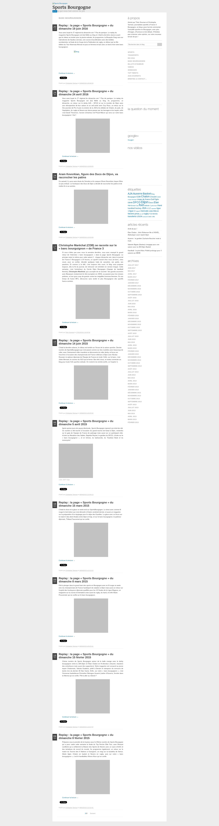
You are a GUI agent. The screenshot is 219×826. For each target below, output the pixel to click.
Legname (153, 208)
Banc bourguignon (136, 61)
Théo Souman (69, 332)
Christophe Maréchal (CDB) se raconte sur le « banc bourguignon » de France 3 (88, 247)
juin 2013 (132, 410)
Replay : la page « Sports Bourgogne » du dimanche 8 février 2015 (86, 736)
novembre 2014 (134, 360)
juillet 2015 (133, 336)
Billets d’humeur (135, 64)
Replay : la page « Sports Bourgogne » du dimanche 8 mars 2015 (86, 580)
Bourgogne (132, 197)
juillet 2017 (133, 265)
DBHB (130, 203)
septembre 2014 (135, 366)
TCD (150, 214)
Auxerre (137, 193)
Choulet (153, 197)
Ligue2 (138, 211)
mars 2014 (132, 384)
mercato (145, 211)
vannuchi (145, 216)
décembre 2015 (134, 321)
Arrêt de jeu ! (132, 229)
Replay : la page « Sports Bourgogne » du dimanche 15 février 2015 (86, 656)
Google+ (131, 140)
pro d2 (141, 214)
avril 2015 (132, 345)
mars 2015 (132, 348)
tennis (155, 214)
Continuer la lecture (67, 73)
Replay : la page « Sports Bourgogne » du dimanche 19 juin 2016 (86, 27)
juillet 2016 (133, 301)
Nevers (131, 214)
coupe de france (143, 199)
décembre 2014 (134, 357)
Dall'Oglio (155, 199)
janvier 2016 (133, 318)
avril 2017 (132, 274)
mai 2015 (131, 342)
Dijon (144, 202)
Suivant (92, 813)
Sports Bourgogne (71, 7)
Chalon (145, 196)
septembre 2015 (135, 330)
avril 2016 (132, 309)
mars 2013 (132, 419)
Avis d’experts (134, 76)
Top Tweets (133, 73)
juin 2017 (132, 268)
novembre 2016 (134, 289)
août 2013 (132, 404)
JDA (144, 208)
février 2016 (133, 315)
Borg (152, 194)
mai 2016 (131, 307)
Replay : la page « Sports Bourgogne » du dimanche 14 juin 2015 (86, 342)
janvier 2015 (133, 354)
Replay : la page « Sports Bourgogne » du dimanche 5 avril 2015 (86, 423)
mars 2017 (132, 277)
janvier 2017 (133, 283)
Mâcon (156, 211)
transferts (132, 216)
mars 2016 (132, 312)
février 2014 (133, 387)
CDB (138, 197)
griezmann (154, 205)
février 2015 (133, 351)
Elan (156, 202)
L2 (150, 208)
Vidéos (131, 67)
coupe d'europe (132, 199)
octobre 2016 (134, 292)
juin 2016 (132, 304)
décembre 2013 (134, 393)
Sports (131, 52)
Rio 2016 (131, 58)
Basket (147, 193)
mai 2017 (131, 271)
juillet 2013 (133, 407)
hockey (138, 208)
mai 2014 (131, 378)
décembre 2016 (134, 286)
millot (151, 211)
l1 (147, 208)
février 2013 (133, 422)
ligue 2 (132, 211)
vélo (153, 216)
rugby (146, 213)
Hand (159, 205)
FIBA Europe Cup (133, 205)
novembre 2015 (134, 324)
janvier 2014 (133, 390)
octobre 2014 (134, 363)
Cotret (159, 197)
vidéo (150, 216)
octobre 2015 (134, 327)
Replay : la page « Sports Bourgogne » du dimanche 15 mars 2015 (86, 504)
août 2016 (132, 298)
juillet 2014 (133, 372)
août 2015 (132, 333)
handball (131, 208)
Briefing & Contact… (137, 79)
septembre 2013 (135, 401)
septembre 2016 (135, 295)
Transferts (133, 55)
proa (137, 213)
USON (139, 216)
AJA (130, 193)
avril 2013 (132, 416)
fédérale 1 (147, 205)
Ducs (151, 202)
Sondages (132, 70)
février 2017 (133, 280)
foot (141, 205)
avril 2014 (132, 381)
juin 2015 (132, 339)
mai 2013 (131, 413)
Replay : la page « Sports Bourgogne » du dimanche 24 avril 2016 (86, 93)
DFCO (137, 202)
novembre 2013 (134, 396)
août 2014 (132, 369)
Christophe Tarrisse (71, 83)
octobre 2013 (134, 399)
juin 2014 (132, 375)
